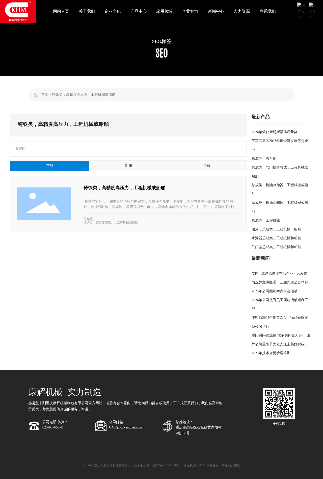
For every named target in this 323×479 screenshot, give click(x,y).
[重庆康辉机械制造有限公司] (18, 11)
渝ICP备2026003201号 (166, 465)
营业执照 (190, 465)
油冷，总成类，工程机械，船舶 (276, 229)
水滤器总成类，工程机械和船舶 (276, 238)
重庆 (237, 465)
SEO (201, 465)
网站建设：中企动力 (220, 465)
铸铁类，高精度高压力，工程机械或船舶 (124, 187)
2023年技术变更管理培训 (271, 353)
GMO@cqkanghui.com (125, 427)
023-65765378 (52, 427)
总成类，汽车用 (264, 158)
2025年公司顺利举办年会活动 (275, 291)
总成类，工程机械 (266, 220)
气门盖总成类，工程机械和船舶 (276, 247)
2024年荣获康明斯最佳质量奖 (275, 132)
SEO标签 (161, 41)
